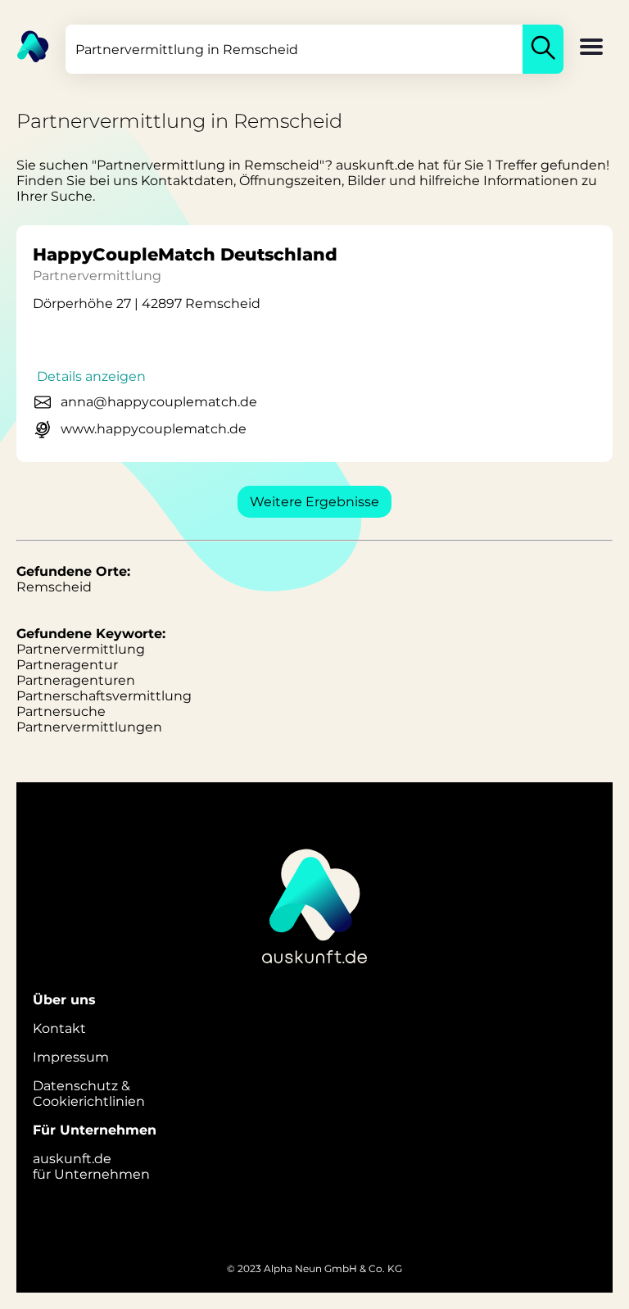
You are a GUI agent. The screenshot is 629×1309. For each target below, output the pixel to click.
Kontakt (59, 1028)
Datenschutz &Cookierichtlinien (89, 1093)
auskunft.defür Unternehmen (91, 1166)
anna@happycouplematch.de (159, 402)
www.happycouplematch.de (154, 429)
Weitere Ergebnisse (314, 502)
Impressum (71, 1057)
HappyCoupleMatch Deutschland (185, 254)
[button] (591, 48)
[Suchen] (543, 49)
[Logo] (24, 45)
